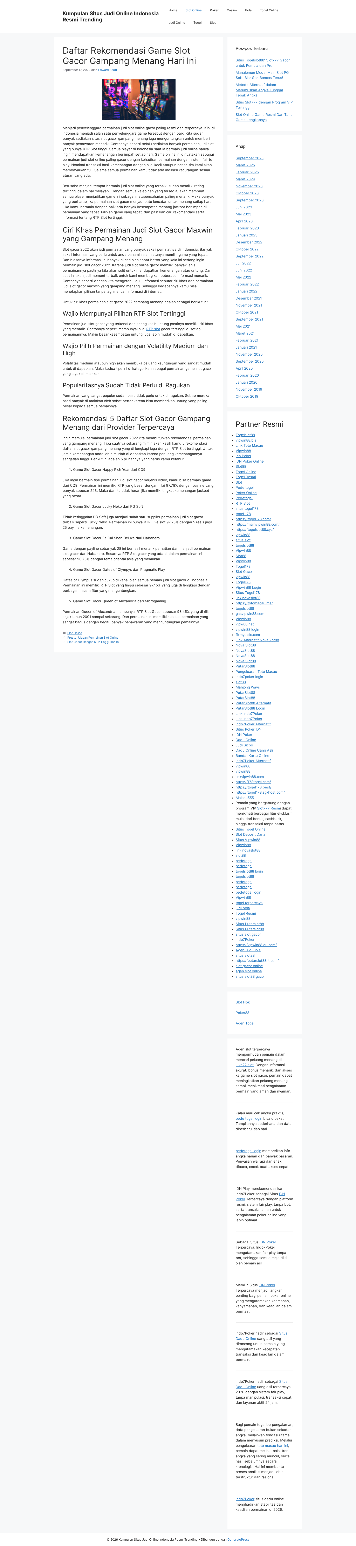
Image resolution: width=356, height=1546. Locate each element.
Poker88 (242, 1013)
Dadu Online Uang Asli (254, 750)
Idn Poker (243, 456)
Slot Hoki (243, 1002)
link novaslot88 (248, 598)
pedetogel (244, 861)
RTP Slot (243, 503)
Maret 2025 (245, 165)
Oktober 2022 (247, 249)
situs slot (243, 540)
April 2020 (244, 368)
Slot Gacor (244, 572)
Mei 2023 (243, 214)
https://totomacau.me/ (254, 603)
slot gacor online (249, 966)
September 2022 (249, 256)
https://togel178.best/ (253, 787)
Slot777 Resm (268, 808)
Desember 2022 (249, 242)
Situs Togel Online (251, 829)
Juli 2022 (243, 263)
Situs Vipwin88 (248, 840)
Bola (248, 10)
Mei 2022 (243, 277)
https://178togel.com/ (253, 782)
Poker (214, 10)
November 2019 (249, 389)
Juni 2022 (244, 270)
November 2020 (249, 354)
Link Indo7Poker (249, 714)
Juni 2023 (244, 207)
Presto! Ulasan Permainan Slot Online (92, 637)
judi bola (243, 908)
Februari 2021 (247, 340)
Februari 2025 (247, 172)
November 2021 (249, 305)
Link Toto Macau (249, 445)
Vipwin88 (243, 451)
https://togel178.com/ (253, 519)
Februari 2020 (247, 375)
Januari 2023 (247, 235)
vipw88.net (245, 624)
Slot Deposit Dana (250, 834)
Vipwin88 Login (248, 587)
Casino (232, 10)
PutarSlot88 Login (250, 708)
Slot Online (194, 10)
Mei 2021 (243, 326)
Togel (197, 23)
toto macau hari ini (272, 1446)
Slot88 (241, 466)
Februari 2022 (247, 284)
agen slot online (249, 971)
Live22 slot (245, 1065)
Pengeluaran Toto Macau (256, 672)
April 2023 (244, 221)
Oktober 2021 (247, 312)
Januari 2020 (247, 382)
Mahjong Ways (248, 687)
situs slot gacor (248, 934)
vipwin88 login (247, 629)
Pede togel (245, 487)
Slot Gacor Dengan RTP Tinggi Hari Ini (93, 642)
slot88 (241, 682)
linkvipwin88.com (250, 777)
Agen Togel (245, 1023)
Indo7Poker (245, 939)
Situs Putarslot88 (250, 924)
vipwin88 (243, 535)
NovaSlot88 (245, 650)
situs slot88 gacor (250, 976)
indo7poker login (249, 677)
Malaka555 (245, 798)
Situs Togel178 (248, 593)
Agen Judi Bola (248, 950)
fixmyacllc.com (248, 635)
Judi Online (177, 23)
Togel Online (269, 10)
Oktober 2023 (247, 193)
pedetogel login (248, 892)
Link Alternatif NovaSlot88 (257, 640)
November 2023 (249, 186)
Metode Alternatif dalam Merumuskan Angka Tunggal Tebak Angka (259, 90)
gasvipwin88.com (250, 614)
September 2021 (249, 319)
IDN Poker (244, 735)
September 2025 (249, 158)
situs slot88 (245, 955)
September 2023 (250, 200)
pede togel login (249, 1118)
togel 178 (243, 514)
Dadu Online (246, 740)
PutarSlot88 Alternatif (253, 703)
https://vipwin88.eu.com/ (256, 945)
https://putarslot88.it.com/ (257, 961)
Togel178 (243, 566)
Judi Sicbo (244, 745)
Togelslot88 (245, 435)
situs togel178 (247, 508)
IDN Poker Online (250, 461)
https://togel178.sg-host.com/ (260, 792)
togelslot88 (245, 545)
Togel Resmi (246, 477)
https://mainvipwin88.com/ (258, 524)
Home (173, 10)
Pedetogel (244, 498)
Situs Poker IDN (248, 729)
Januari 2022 (246, 291)
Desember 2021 (249, 298)
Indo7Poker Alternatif (253, 724)
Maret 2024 (245, 179)
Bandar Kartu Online (252, 756)
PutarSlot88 (245, 666)
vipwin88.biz (246, 440)
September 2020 (250, 361)
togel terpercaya (249, 903)
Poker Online (246, 493)
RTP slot (153, 329)
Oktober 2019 (247, 396)
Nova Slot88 (246, 645)
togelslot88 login (249, 871)
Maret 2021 (245, 333)
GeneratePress (238, 1539)
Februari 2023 (247, 228)
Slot (213, 23)
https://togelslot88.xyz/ (255, 529)
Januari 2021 (246, 347)
